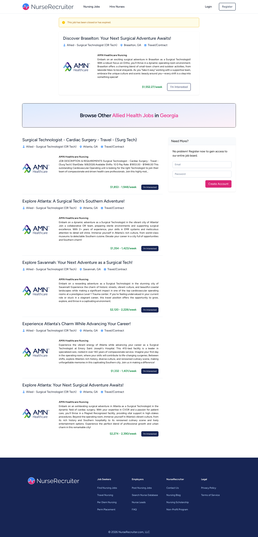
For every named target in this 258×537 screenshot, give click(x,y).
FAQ (134, 509)
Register (227, 6)
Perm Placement (106, 509)
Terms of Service (210, 495)
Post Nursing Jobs (142, 487)
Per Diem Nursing (107, 502)
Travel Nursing (105, 495)
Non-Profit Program (177, 509)
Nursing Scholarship (177, 502)
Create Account (218, 183)
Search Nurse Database (145, 495)
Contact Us (172, 487)
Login (208, 6)
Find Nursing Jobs (107, 487)
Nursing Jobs (91, 6)
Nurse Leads (139, 502)
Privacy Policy (208, 487)
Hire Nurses (117, 6)
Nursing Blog (173, 495)
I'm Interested (179, 87)
